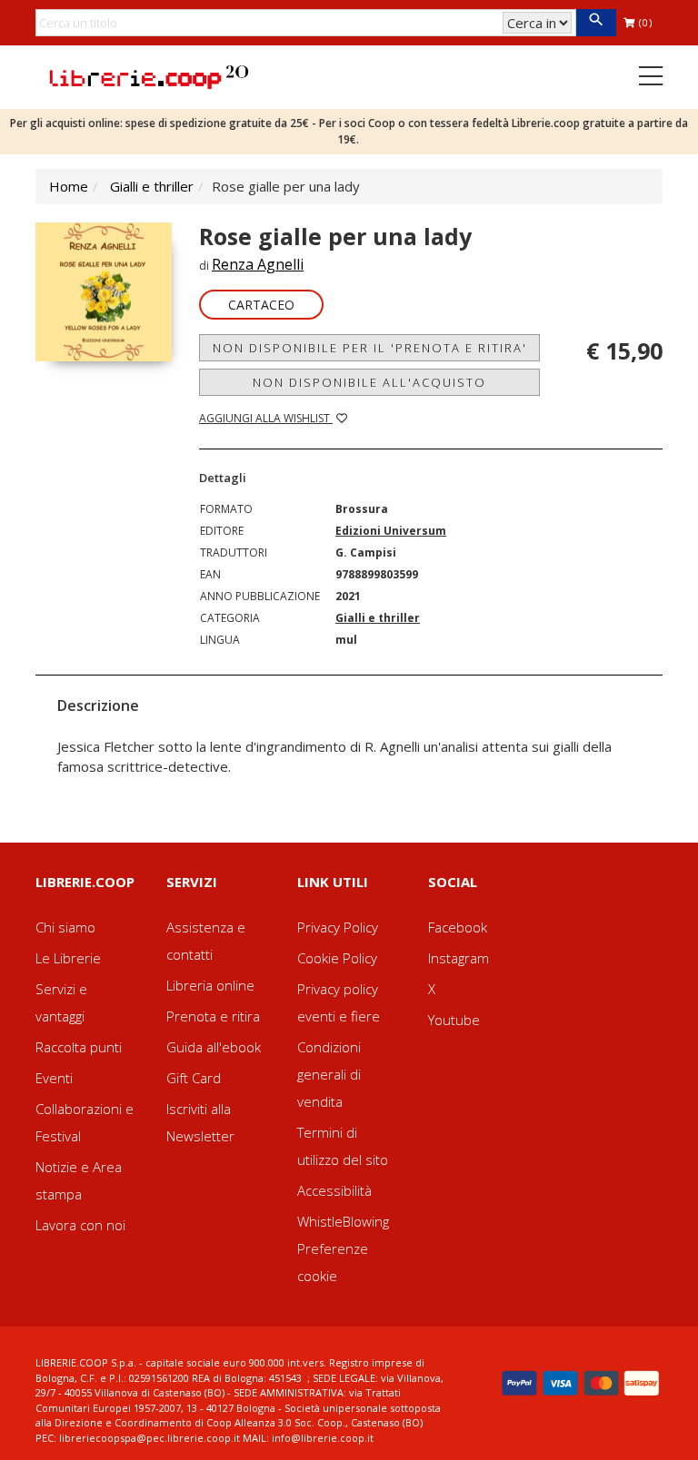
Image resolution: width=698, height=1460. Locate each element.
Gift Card (193, 1078)
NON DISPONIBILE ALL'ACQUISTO (369, 382)
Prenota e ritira (213, 1016)
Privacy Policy (337, 927)
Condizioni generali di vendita (329, 1074)
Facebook (457, 927)
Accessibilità (334, 1190)
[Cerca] (595, 22)
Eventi (54, 1078)
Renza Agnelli (258, 264)
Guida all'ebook (213, 1047)
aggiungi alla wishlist (266, 418)
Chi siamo (65, 927)
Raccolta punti (78, 1047)
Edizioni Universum (390, 530)
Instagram (458, 958)
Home (68, 186)
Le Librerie (68, 958)
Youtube (454, 1020)
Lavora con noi (80, 1225)
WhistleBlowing (343, 1221)
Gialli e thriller (152, 186)
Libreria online (210, 985)
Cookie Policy (337, 958)
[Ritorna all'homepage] (149, 75)
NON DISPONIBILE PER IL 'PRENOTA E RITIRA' (370, 348)
